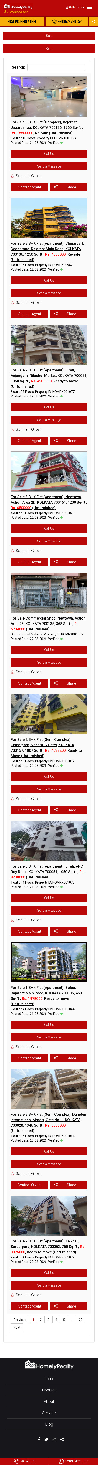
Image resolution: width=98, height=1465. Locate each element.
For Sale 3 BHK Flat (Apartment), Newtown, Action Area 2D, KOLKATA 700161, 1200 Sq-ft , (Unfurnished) (49, 502)
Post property (22, 21)
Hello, (72, 7)
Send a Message (49, 166)
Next (17, 1327)
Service (49, 1412)
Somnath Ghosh (28, 176)
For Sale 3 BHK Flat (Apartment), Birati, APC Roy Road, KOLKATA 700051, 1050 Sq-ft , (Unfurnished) (48, 871)
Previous (20, 1320)
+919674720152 (70, 21)
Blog (49, 1424)
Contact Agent (29, 187)
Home (49, 1378)
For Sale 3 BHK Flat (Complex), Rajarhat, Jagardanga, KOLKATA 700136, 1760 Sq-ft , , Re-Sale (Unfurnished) (47, 127)
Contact (49, 1390)
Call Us (49, 153)
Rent (49, 48)
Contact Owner (29, 1185)
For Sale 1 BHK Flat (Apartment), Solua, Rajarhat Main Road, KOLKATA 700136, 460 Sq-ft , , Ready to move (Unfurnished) (46, 995)
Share (71, 187)
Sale (49, 36)
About (49, 1401)
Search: (18, 67)
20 (81, 1320)
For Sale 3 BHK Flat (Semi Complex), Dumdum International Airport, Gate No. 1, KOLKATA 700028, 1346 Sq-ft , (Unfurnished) (49, 1122)
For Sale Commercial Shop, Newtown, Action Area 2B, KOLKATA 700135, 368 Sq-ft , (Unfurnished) (48, 623)
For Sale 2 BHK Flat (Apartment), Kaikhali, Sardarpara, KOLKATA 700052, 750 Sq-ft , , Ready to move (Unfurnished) (48, 1246)
